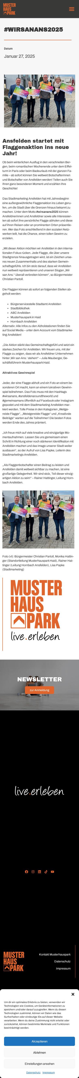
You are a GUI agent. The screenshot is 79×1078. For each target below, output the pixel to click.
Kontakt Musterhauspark (54, 954)
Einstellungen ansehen (39, 1063)
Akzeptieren (39, 1041)
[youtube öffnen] (52, 872)
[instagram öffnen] (33, 872)
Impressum (49, 1072)
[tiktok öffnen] (46, 872)
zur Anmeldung (39, 690)
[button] (73, 994)
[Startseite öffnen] (14, 961)
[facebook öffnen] (27, 872)
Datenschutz (33, 1072)
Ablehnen (39, 1052)
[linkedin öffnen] (40, 872)
